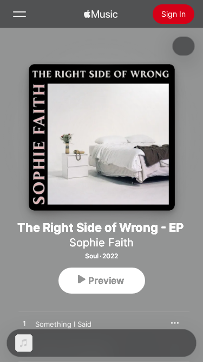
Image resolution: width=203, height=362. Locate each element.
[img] (100, 14)
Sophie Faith (101, 242)
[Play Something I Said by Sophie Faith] (24, 324)
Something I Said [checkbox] (63, 324)
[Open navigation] (19, 14)
